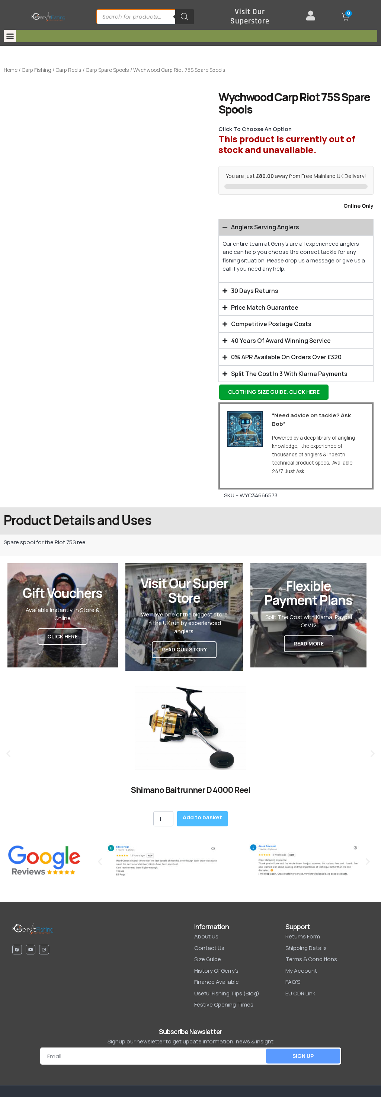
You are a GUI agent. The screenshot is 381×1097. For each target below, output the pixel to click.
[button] (10, 36)
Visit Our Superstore (249, 16)
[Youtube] (30, 949)
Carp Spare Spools (107, 69)
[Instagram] (44, 949)
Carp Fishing (36, 69)
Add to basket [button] (202, 817)
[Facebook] (17, 949)
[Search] (184, 16)
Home (10, 69)
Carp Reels (68, 69)
